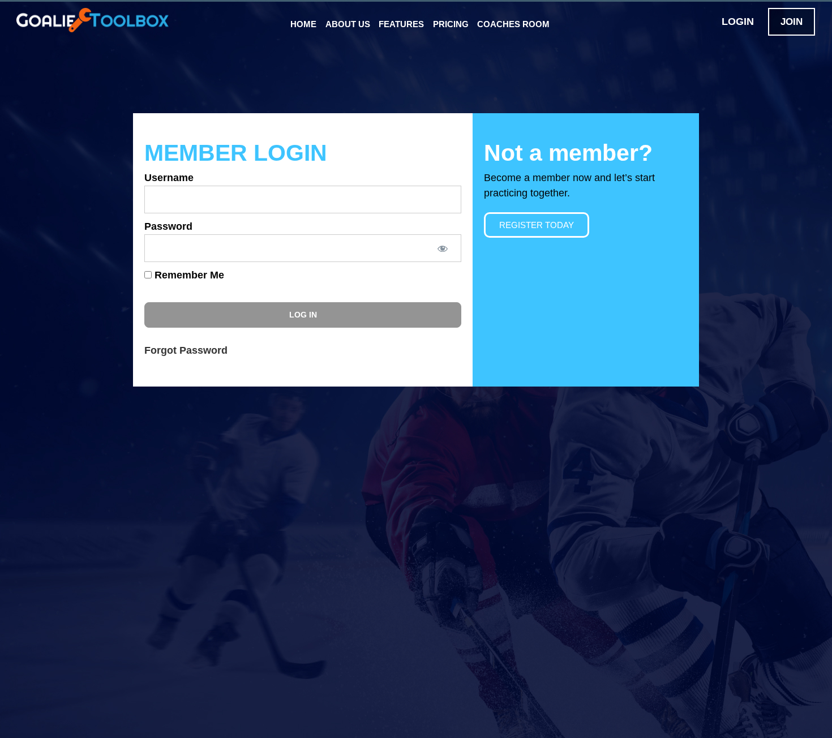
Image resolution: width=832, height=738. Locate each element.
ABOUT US (347, 24)
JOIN (791, 21)
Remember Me (188, 275)
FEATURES (401, 24)
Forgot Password (186, 350)
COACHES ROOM (513, 24)
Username (169, 177)
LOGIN (738, 21)
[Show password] (442, 248)
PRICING (451, 24)
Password (168, 226)
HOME (303, 24)
